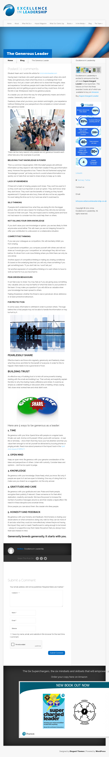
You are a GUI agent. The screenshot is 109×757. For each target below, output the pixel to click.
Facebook (41, 558)
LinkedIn (79, 173)
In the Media (80, 23)
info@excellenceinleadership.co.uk (91, 201)
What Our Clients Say (57, 23)
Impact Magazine (41, 23)
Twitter (45, 558)
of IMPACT (20, 449)
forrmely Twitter (83, 180)
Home (9, 23)
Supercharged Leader (89, 96)
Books (69, 23)
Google (37, 558)
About (17, 23)
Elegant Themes (77, 751)
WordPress (101, 751)
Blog (90, 23)
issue (14, 449)
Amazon (95, 92)
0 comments (29, 69)
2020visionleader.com (48, 73)
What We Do (26, 23)
